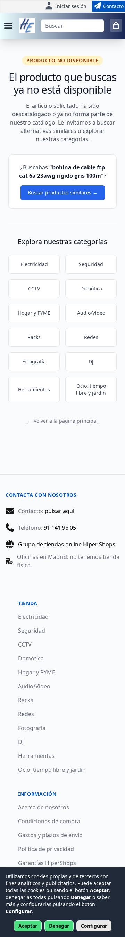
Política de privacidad (46, 849)
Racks (34, 337)
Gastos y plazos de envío (50, 835)
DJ (91, 361)
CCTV (34, 288)
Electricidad (34, 264)
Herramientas (34, 389)
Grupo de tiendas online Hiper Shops (66, 544)
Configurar (94, 925)
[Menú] (8, 25)
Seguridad (91, 264)
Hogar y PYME (34, 313)
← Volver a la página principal (62, 420)
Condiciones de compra (49, 821)
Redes (91, 337)
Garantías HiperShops (47, 863)
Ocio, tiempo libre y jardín (91, 389)
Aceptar (27, 925)
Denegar (59, 925)
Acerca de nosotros (43, 807)
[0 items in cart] (116, 25)
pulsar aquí (59, 511)
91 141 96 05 (60, 527)
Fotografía (34, 361)
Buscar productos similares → (63, 192)
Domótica (91, 288)
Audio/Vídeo (91, 313)
